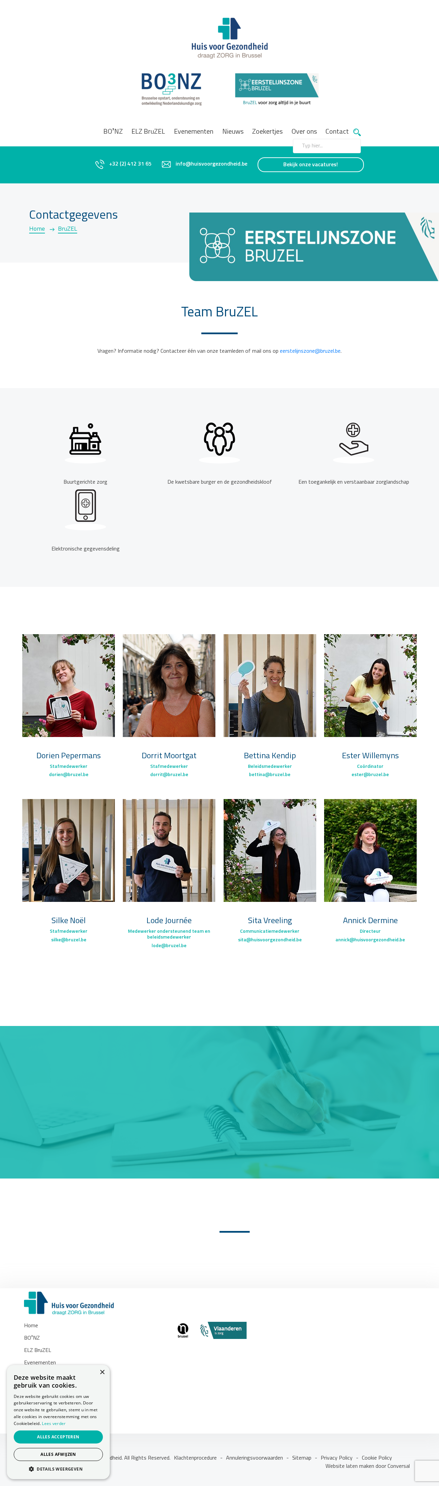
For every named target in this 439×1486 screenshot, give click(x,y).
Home (37, 229)
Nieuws (233, 132)
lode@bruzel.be (169, 946)
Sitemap (301, 1458)
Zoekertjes (267, 132)
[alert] (58, 1422)
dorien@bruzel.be (68, 774)
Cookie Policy (377, 1458)
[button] (58, 1468)
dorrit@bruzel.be (169, 774)
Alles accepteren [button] (58, 1437)
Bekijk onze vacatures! (310, 165)
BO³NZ (113, 132)
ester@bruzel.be (370, 774)
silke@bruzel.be (68, 940)
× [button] (102, 1372)
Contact (337, 132)
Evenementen (193, 132)
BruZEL (67, 229)
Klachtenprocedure (195, 1458)
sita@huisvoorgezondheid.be (270, 940)
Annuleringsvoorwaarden (254, 1458)
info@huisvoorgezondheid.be (211, 164)
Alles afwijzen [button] (58, 1454)
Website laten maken (350, 1466)
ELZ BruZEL (148, 132)
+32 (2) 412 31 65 (130, 164)
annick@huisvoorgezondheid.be (370, 940)
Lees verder (54, 1423)
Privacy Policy (337, 1458)
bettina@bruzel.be (269, 774)
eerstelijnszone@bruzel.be (310, 351)
